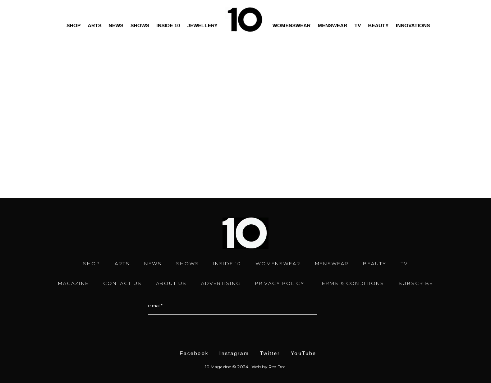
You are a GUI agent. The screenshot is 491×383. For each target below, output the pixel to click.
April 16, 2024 (48, 121)
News (116, 25)
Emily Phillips (58, 153)
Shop (73, 25)
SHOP (91, 263)
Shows (139, 25)
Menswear (332, 25)
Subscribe (416, 283)
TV (357, 25)
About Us (171, 283)
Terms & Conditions (351, 283)
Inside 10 (168, 25)
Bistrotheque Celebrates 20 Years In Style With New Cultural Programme (94, 136)
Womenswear (291, 25)
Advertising (220, 283)
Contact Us (122, 283)
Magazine (73, 283)
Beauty (378, 25)
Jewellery (202, 25)
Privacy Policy (279, 283)
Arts (94, 25)
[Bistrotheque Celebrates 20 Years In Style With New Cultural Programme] (94, 60)
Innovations (413, 25)
